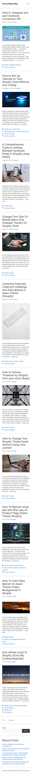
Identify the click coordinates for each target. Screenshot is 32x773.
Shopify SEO (16, 129)
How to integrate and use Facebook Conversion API (15, 15)
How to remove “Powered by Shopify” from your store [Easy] (15, 375)
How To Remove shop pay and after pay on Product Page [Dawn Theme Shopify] (15, 511)
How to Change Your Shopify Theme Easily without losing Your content (15, 443)
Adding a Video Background (12, 639)
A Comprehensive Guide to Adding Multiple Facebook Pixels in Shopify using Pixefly (15, 150)
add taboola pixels (9, 131)
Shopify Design (8, 361)
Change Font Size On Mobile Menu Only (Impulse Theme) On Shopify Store (15, 221)
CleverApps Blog (10, 4)
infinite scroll (8, 710)
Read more (20, 60)
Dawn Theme (8, 567)
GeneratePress (26, 770)
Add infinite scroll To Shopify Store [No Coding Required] (14, 655)
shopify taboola (9, 133)
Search (4, 728)
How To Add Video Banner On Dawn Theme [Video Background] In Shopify (13, 587)
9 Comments (8, 712)
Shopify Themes (9, 273)
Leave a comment (9, 67)
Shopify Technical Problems (12, 65)
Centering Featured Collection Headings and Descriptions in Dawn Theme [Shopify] (14, 290)
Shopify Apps (8, 129)
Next (12, 720)
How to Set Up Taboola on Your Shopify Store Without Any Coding (15, 80)
